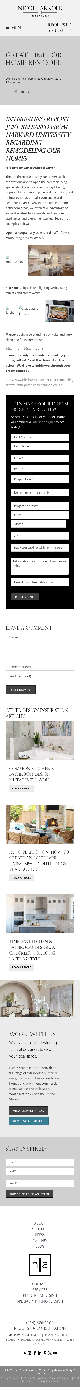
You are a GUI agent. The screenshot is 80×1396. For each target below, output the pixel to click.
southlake (62, 1335)
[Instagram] (30, 1353)
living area (22, 238)
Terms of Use (40, 1378)
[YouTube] (55, 1353)
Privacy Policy (8, 1378)
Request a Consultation (40, 1328)
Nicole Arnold (17, 78)
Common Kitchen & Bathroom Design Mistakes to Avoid (32, 774)
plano (10, 1340)
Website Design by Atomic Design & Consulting (55, 1372)
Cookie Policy (24, 1378)
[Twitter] (50, 1353)
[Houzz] (25, 1353)
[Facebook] (9, 91)
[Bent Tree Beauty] (40, 895)
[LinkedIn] (22, 91)
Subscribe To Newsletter (29, 1194)
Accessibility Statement (46, 1381)
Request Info (25, 597)
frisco (48, 1335)
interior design (42, 422)
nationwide (40, 1344)
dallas (36, 1335)
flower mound (51, 1340)
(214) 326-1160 (40, 1323)
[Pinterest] (29, 91)
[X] (15, 91)
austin (69, 1340)
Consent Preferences (60, 1378)
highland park (28, 1340)
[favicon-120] (40, 1255)
